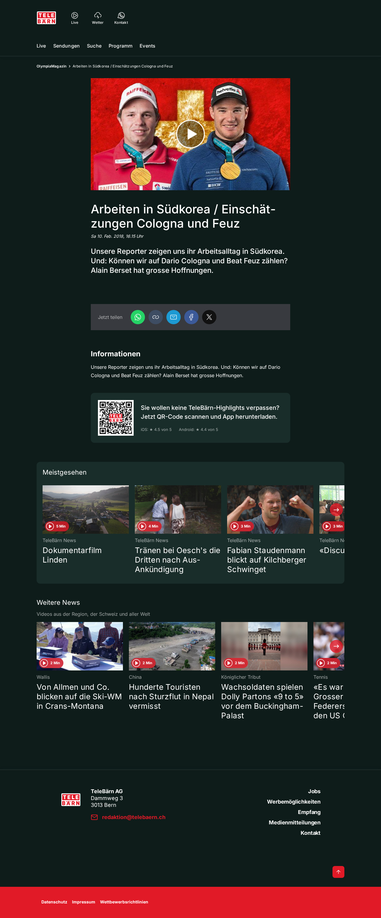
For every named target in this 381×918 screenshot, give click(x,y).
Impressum (83, 901)
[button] (156, 317)
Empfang (309, 812)
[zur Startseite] (46, 18)
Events (147, 46)
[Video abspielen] (190, 134)
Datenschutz (54, 901)
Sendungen (66, 46)
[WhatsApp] (138, 317)
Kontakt (311, 833)
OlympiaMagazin (52, 66)
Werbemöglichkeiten (294, 802)
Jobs (314, 791)
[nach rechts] (336, 509)
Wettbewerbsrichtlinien (124, 901)
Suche (94, 46)
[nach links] (44, 509)
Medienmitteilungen (295, 822)
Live (41, 46)
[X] (209, 317)
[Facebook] (191, 317)
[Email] (173, 317)
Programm (120, 46)
